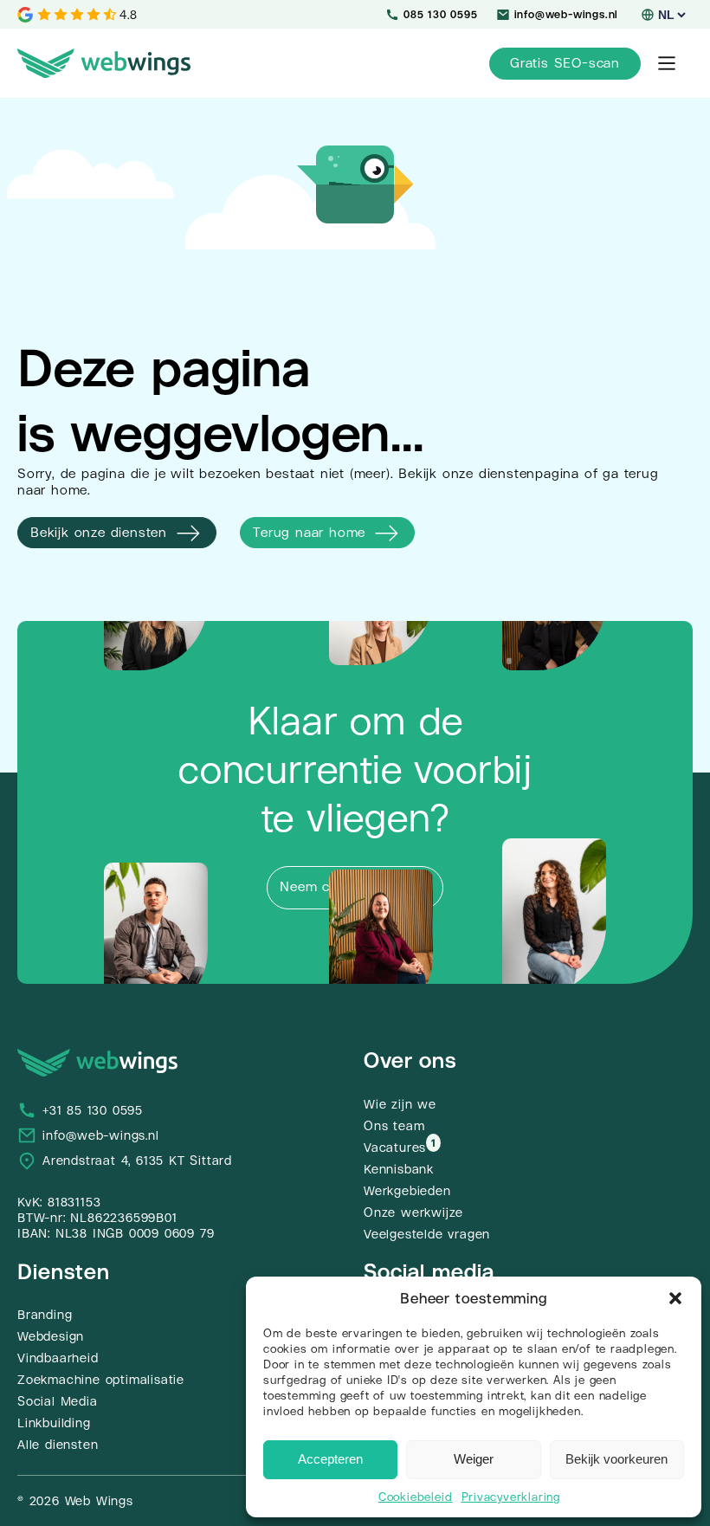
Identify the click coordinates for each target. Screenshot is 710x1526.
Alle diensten (57, 1445)
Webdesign (50, 1336)
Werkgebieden (407, 1191)
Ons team (394, 1126)
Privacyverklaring (511, 1496)
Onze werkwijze (413, 1212)
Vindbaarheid (58, 1358)
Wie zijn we (400, 1104)
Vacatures (395, 1147)
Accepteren (330, 1459)
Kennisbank (399, 1169)
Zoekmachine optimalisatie (100, 1380)
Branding (44, 1315)
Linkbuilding (54, 1423)
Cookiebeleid (415, 1496)
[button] (675, 1298)
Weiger (474, 1459)
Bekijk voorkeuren (616, 1459)
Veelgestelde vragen (427, 1234)
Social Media (57, 1401)
